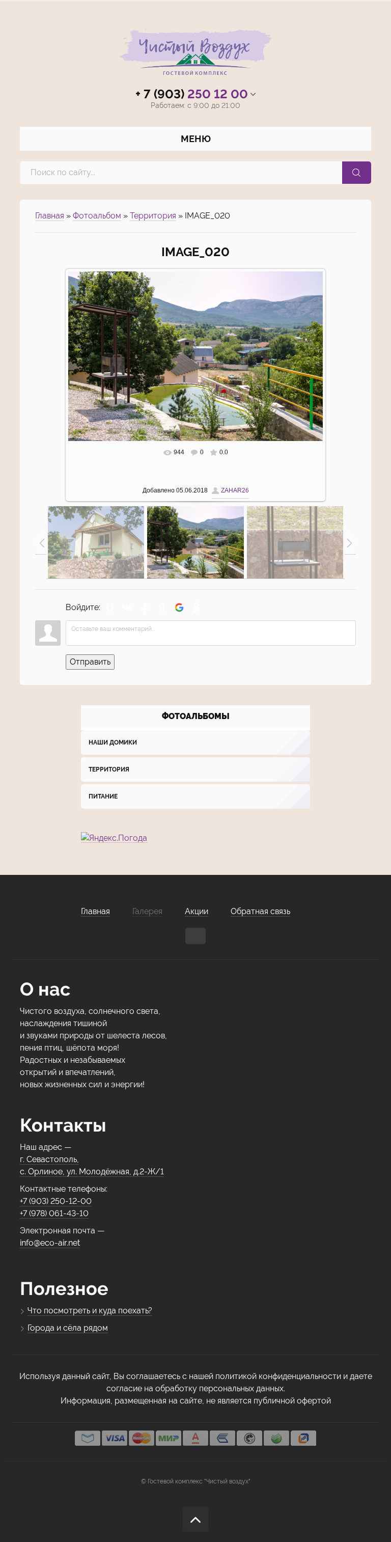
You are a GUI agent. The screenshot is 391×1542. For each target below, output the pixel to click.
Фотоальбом (97, 216)
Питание (103, 796)
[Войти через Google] (179, 607)
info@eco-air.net (50, 1243)
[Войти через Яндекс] (162, 607)
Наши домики (113, 742)
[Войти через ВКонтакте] (127, 607)
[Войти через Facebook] (144, 607)
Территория (153, 216)
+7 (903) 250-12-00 (56, 1201)
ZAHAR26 (235, 490)
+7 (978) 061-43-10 (54, 1213)
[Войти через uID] (110, 607)
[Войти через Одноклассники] (196, 607)
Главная (49, 216)
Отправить (90, 662)
